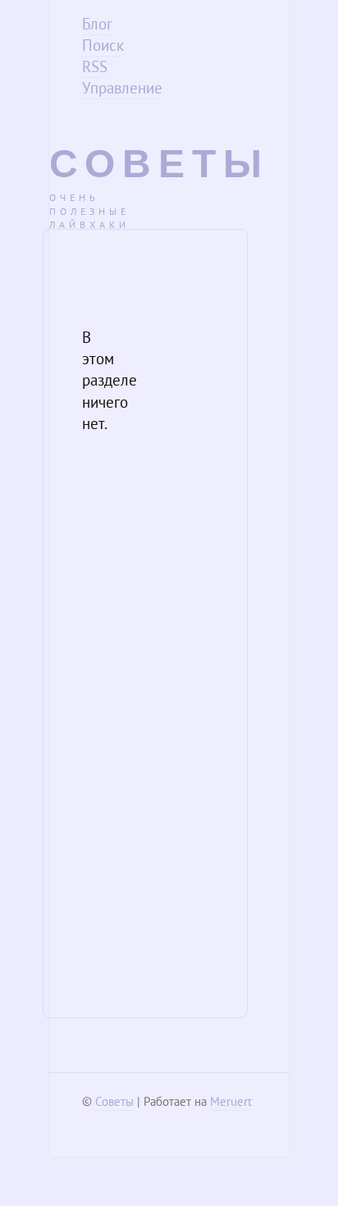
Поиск (103, 45)
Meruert (231, 1101)
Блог (97, 24)
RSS (94, 66)
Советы (159, 163)
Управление (122, 88)
